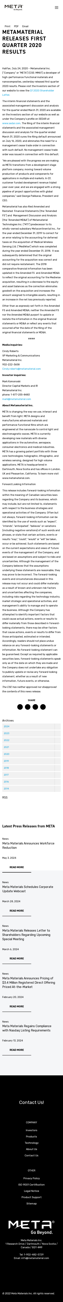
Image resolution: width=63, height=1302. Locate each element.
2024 (6, 726)
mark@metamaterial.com (16, 399)
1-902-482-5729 (34, 1254)
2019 (6, 761)
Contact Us (31, 1155)
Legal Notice (31, 1190)
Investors (31, 1130)
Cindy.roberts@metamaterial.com (21, 368)
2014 (6, 788)
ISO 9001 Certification (31, 1184)
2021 (6, 747)
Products (31, 1136)
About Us (31, 1149)
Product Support (32, 1197)
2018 (6, 768)
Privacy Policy (31, 1178)
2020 (6, 754)
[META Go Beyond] (14, 7)
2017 (6, 775)
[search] (50, 7)
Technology (32, 1142)
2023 (6, 733)
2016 (6, 782)
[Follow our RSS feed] (5, 805)
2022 (6, 740)
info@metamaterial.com (35, 1258)
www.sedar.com (11, 123)
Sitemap (31, 1203)
